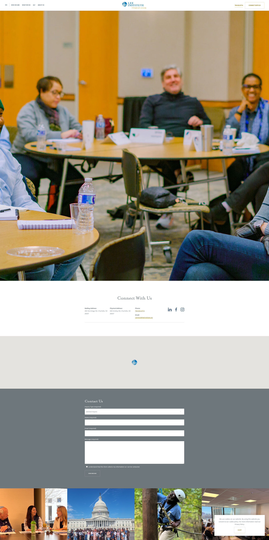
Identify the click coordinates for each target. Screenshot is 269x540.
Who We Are (15, 5)
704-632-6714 (239, 5)
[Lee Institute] (134, 5)
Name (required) (90, 418)
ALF (34, 5)
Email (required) (90, 428)
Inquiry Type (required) (93, 407)
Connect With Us (255, 5)
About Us (41, 5)
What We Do (26, 5)
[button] (134, 362)
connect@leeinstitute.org (144, 317)
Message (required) (91, 439)
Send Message (92, 473)
